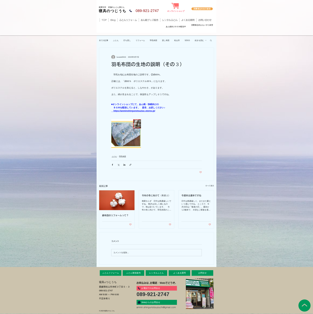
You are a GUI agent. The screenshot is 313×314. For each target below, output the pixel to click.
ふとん (116, 40)
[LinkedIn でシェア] (124, 165)
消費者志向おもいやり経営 (202, 25)
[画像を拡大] (126, 134)
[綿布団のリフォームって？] (116, 200)
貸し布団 (165, 40)
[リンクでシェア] (130, 165)
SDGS (187, 40)
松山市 (177, 40)
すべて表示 (209, 186)
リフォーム (140, 40)
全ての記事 (103, 40)
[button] (211, 40)
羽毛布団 (153, 40)
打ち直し (127, 40)
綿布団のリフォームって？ (115, 215)
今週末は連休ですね (191, 195)
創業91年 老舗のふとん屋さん (112, 7)
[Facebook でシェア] (112, 165)
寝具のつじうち (112, 11)
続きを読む (199, 40)
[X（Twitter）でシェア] (118, 165)
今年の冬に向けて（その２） (156, 195)
